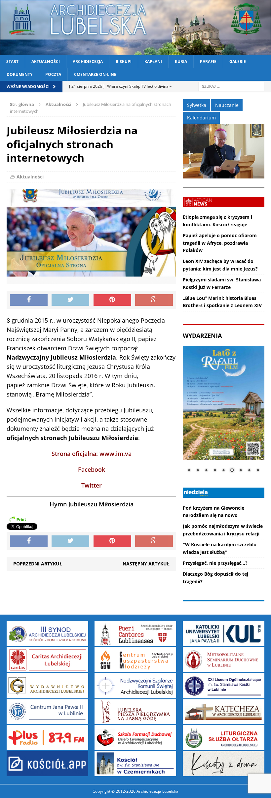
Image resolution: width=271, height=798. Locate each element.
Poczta (53, 74)
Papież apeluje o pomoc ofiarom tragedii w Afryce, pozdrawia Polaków (220, 242)
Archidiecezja (88, 61)
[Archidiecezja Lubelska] (135, 27)
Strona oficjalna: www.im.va (92, 454)
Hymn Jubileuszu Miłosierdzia (92, 504)
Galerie (237, 61)
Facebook (91, 469)
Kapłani (153, 61)
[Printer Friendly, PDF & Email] (17, 519)
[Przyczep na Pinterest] (112, 300)
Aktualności (45, 61)
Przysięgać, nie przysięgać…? (215, 563)
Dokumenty (19, 74)
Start (12, 61)
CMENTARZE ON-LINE (95, 74)
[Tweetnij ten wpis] (70, 300)
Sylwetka (196, 105)
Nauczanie (227, 105)
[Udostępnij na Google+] (154, 300)
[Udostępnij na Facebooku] (29, 300)
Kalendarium (201, 117)
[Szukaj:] (231, 86)
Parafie (208, 61)
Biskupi (124, 61)
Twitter (91, 485)
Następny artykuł (146, 563)
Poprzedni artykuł (37, 563)
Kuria (181, 61)
